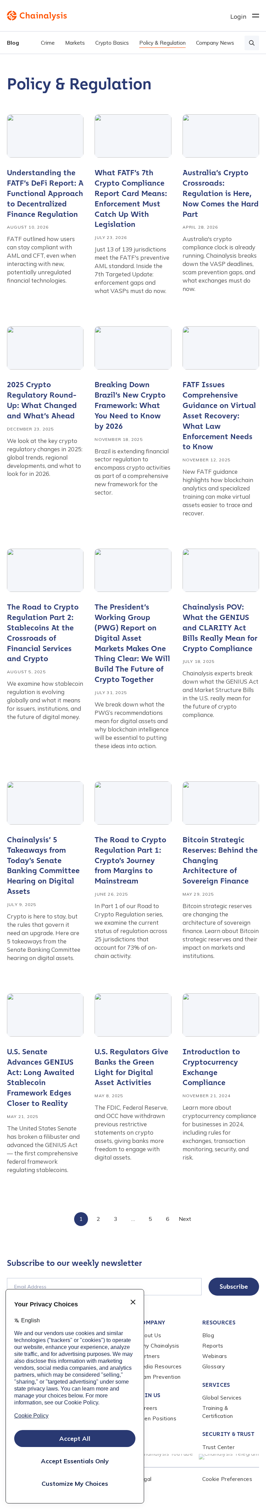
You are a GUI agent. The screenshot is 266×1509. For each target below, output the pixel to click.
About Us (149, 1335)
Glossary (213, 1366)
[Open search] (252, 43)
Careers (147, 1408)
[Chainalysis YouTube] (164, 1456)
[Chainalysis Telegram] (229, 1456)
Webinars (214, 1356)
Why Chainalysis (158, 1345)
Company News (215, 42)
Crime (48, 42)
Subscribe (234, 1286)
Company (151, 1322)
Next (185, 1218)
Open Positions (156, 1418)
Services (216, 1385)
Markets (75, 42)
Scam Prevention (159, 1377)
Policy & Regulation (162, 42)
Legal (144, 1479)
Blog (13, 42)
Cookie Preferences (227, 1479)
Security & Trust (228, 1434)
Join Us (148, 1395)
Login (238, 16)
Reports (212, 1345)
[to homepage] (118, 15)
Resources (219, 1322)
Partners (148, 1356)
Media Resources (159, 1366)
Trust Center (218, 1447)
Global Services (222, 1397)
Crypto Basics (112, 42)
